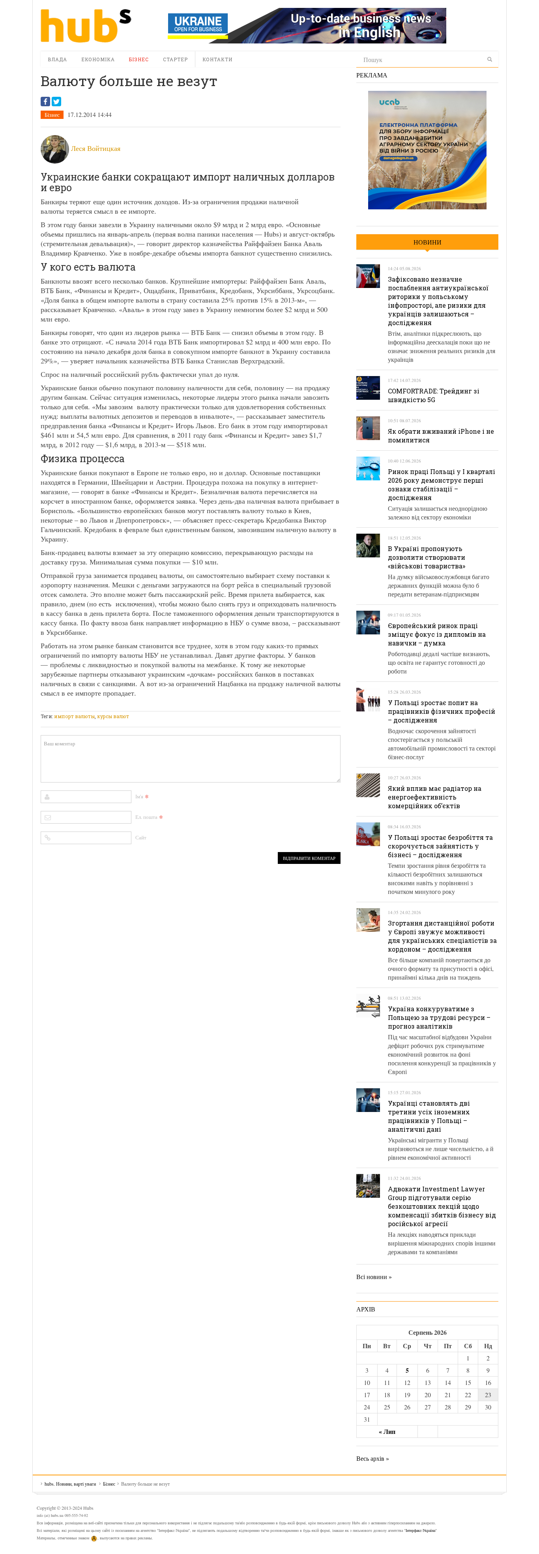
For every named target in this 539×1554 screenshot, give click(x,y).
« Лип (387, 1431)
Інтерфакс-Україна (420, 1530)
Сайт (140, 837)
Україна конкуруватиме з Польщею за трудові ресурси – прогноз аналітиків (439, 1017)
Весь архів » (372, 1458)
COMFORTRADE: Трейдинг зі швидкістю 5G (433, 395)
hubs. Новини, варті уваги (86, 25)
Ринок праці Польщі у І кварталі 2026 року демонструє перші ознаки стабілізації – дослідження (441, 484)
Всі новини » (374, 1276)
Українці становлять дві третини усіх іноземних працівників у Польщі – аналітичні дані (429, 1116)
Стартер (175, 59)
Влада (57, 59)
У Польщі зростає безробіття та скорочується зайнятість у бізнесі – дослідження (440, 846)
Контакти (217, 59)
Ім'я (139, 796)
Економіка (98, 59)
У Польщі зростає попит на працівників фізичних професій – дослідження (441, 711)
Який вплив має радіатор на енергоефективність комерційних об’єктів (434, 797)
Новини (428, 242)
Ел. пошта (146, 816)
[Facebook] (45, 101)
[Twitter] (56, 101)
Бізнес (139, 59)
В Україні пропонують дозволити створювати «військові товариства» (426, 557)
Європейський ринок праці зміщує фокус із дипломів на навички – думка (437, 634)
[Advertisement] (184, 706)
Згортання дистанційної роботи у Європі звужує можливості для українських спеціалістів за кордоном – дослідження (442, 936)
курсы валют (113, 716)
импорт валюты (74, 716)
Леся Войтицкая (95, 148)
